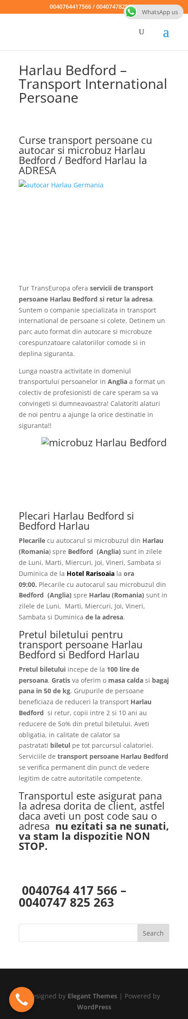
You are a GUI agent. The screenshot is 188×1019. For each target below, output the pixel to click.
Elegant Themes (92, 996)
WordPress (94, 1007)
